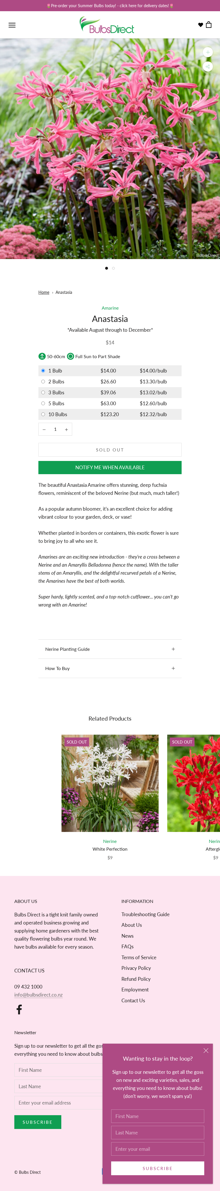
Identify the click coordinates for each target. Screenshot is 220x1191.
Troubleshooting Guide (145, 914)
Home (43, 292)
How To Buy (57, 668)
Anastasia (64, 292)
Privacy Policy (136, 968)
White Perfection (110, 849)
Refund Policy (136, 979)
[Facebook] (19, 1009)
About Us (131, 925)
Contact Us (133, 1000)
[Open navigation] (12, 25)
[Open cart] (208, 25)
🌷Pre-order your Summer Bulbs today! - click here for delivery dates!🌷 (110, 5)
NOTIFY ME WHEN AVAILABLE (110, 467)
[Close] (206, 1050)
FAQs (127, 946)
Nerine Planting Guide (67, 649)
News (127, 936)
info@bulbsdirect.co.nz (38, 995)
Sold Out (110, 449)
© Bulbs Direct (27, 1172)
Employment (135, 990)
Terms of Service (138, 957)
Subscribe (158, 1168)
